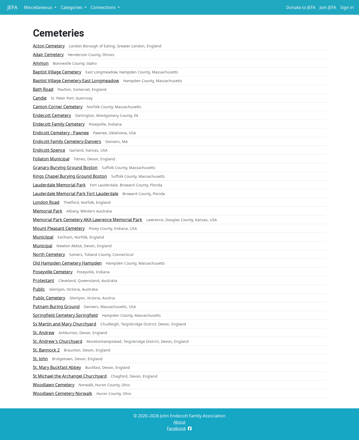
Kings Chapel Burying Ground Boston (70, 176)
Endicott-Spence (49, 150)
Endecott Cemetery (52, 115)
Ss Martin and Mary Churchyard (64, 324)
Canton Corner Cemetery (58, 107)
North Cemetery (49, 254)
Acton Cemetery (49, 46)
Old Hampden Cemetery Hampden (67, 263)
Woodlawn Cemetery (53, 385)
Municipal (42, 246)
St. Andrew (43, 332)
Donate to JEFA (300, 7)
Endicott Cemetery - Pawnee (61, 133)
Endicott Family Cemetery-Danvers (67, 141)
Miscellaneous (38, 7)
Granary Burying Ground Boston (65, 167)
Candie (40, 98)
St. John (40, 359)
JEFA (12, 7)
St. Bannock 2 (46, 350)
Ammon (41, 63)
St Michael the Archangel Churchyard (70, 376)
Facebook (176, 428)
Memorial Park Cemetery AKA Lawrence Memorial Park (87, 220)
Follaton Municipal (51, 159)
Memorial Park (47, 211)
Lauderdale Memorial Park (59, 185)
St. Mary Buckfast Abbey (57, 367)
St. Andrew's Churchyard (57, 341)
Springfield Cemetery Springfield (65, 315)
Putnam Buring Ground (56, 306)
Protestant (43, 280)
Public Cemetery (49, 298)
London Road (46, 202)
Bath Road (43, 89)
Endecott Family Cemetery (59, 124)
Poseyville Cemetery (53, 272)
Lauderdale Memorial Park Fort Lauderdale (75, 193)
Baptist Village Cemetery (57, 72)
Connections (104, 7)
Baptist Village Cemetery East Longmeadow (76, 80)
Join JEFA (328, 7)
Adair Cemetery (48, 54)
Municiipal (43, 237)
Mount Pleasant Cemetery (59, 228)
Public (39, 289)
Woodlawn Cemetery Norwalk (62, 393)
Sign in (347, 7)
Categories (72, 7)
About (179, 422)
